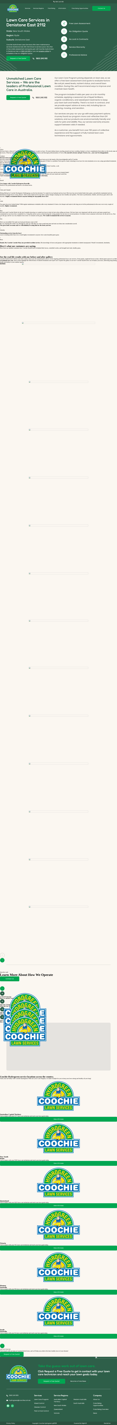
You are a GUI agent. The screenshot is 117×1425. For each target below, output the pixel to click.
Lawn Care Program (41, 1399)
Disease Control (40, 1407)
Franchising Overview (100, 1409)
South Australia (78, 1403)
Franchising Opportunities (98, 1404)
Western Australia (79, 1399)
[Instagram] (12, 1405)
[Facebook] (8, 1405)
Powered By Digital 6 (80, 1423)
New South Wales (60, 1405)
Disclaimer (107, 1423)
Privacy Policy (10, 1423)
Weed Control (39, 1403)
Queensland (58, 1409)
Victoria (56, 1413)
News (95, 1413)
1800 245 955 (26, 51)
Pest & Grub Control (41, 1411)
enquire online (44, 51)
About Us (96, 1399)
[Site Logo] (12, 8)
